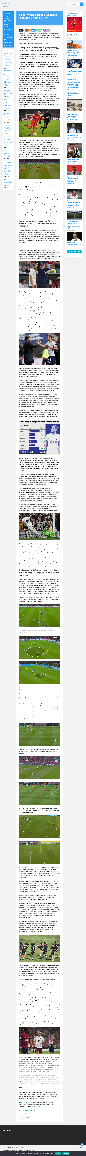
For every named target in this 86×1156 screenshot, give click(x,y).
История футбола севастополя (8, 36)
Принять (58, 1153)
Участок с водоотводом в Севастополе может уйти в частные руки (8, 182)
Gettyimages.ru (27, 1102)
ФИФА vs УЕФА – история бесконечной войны (73, 93)
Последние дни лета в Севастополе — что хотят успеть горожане (7, 129)
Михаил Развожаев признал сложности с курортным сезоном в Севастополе (7, 104)
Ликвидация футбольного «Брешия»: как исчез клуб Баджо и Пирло (74, 72)
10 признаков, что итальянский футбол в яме (74, 137)
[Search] (81, 4)
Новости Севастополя (8, 53)
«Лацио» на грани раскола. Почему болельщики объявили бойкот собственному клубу (74, 225)
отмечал (39, 1002)
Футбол (28, 1117)
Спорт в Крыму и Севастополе (72, 14)
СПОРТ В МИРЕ (7, 25)
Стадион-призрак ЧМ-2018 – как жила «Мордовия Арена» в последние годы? (73, 53)
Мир (22, 1119)
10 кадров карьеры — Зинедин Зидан (73, 160)
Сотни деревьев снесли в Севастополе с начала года (8, 153)
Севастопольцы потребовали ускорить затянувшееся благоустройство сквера (8, 141)
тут (20, 1020)
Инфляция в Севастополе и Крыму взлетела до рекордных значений (8, 117)
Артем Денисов (25, 1113)
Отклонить (66, 1153)
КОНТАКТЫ (7, 45)
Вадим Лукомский (26, 1110)
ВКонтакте (8, 42)
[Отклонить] (84, 1153)
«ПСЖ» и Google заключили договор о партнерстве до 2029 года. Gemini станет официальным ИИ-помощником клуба (73, 83)
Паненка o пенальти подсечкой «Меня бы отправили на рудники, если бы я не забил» (74, 203)
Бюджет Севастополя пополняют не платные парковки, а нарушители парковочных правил (7, 80)
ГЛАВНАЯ (7, 13)
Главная (21, 22)
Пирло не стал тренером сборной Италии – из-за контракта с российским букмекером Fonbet (73, 181)
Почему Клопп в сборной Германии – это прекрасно (74, 244)
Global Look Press (38, 1106)
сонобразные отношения (49, 710)
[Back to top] (82, 1144)
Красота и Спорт (7, 30)
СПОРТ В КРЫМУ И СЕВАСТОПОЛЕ (8, 19)
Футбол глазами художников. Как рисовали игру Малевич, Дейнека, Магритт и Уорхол (73, 116)
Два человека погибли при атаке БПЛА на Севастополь (8, 92)
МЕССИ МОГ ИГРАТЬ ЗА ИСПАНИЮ (73, 35)
